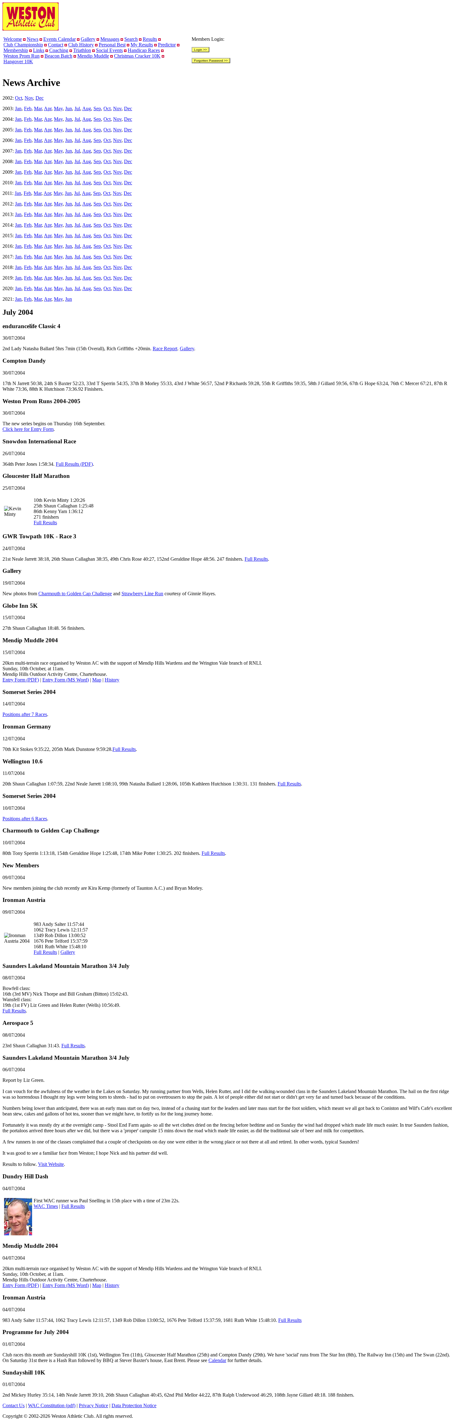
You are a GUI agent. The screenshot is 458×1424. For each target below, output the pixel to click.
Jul (77, 108)
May (58, 108)
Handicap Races (144, 50)
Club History (81, 44)
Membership (15, 50)
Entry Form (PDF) (20, 679)
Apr (47, 108)
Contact (55, 44)
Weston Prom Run (21, 56)
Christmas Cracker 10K (137, 56)
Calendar (217, 1360)
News (32, 39)
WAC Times (46, 1206)
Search (131, 39)
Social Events (109, 50)
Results (150, 39)
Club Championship (23, 44)
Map (96, 679)
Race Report (165, 348)
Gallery (88, 39)
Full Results (45, 522)
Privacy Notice (93, 1405)
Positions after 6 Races (24, 818)
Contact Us (13, 1405)
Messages (109, 39)
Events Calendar (59, 39)
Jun (68, 108)
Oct (18, 98)
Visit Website (51, 1164)
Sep (97, 108)
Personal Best (112, 44)
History (112, 679)
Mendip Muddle (93, 56)
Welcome (12, 39)
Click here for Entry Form (28, 429)
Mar (38, 108)
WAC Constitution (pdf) (51, 1405)
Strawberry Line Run (142, 593)
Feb (27, 108)
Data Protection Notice (134, 1405)
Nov (29, 98)
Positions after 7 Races (24, 714)
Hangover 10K (18, 61)
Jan (18, 108)
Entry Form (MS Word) (65, 679)
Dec (40, 98)
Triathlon (82, 50)
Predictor (167, 44)
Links (38, 50)
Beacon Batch (58, 56)
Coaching (58, 50)
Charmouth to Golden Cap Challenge (75, 593)
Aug (86, 108)
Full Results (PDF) (74, 464)
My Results (142, 44)
